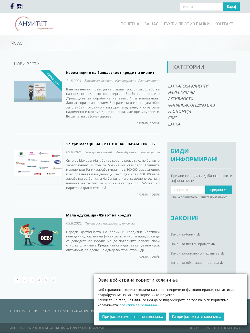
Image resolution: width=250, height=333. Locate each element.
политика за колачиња (138, 305)
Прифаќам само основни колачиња (132, 316)
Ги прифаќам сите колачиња (196, 316)
